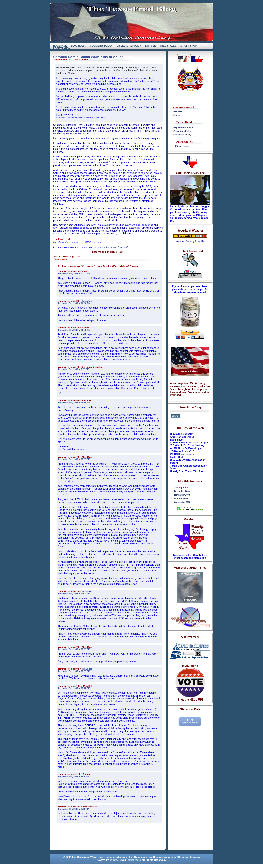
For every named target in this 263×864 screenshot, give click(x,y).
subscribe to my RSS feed (113, 247)
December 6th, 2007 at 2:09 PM (73, 809)
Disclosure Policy (129, 45)
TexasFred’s (133, 859)
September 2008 (182, 502)
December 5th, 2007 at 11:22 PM (74, 688)
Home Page (60, 45)
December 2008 (182, 491)
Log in (176, 115)
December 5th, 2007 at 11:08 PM (74, 649)
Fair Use (150, 45)
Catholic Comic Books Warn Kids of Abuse (88, 57)
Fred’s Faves (168, 45)
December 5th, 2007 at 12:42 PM (74, 330)
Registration (61, 48)
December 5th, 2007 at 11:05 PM (74, 459)
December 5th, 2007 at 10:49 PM (74, 403)
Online (182, 146)
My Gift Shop (188, 45)
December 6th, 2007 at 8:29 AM (73, 776)
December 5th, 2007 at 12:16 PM (74, 303)
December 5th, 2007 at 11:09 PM (74, 671)
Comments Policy (101, 45)
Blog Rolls (78, 45)
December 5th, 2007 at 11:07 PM (74, 593)
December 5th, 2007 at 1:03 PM (73, 369)
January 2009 (181, 487)
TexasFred (87, 301)
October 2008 (181, 498)
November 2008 (182, 495)
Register (177, 111)
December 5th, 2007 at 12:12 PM (74, 273)
